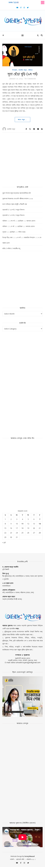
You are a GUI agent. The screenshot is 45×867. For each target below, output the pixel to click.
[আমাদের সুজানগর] (22, 21)
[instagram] (24, 7)
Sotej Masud (29, 856)
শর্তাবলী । (12, 859)
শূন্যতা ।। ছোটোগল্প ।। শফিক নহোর (13, 232)
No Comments (30, 78)
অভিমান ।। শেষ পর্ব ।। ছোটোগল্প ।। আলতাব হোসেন (18, 220)
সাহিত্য (30, 70)
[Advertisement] (22, 157)
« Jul (4, 542)
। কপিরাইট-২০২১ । (30, 859)
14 (40, 524)
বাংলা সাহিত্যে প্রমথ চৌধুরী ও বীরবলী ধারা (14, 204)
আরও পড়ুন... (22, 119)
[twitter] (28, 7)
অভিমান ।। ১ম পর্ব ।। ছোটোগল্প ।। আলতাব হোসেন (18, 226)
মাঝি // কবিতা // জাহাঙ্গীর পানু (11, 248)
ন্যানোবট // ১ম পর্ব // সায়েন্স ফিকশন (13, 215)
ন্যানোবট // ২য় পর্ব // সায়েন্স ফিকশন (13, 209)
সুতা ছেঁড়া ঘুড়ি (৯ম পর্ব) (23, 73)
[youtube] (17, 7)
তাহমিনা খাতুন (23, 70)
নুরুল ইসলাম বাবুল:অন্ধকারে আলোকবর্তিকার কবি (16, 193)
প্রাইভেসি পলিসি (20, 859)
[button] (42, 2)
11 (22, 524)
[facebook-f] (21, 7)
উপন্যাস (14, 70)
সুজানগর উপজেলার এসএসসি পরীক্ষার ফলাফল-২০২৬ (17, 198)
